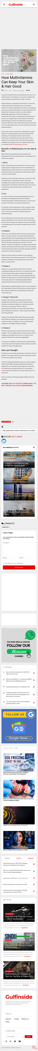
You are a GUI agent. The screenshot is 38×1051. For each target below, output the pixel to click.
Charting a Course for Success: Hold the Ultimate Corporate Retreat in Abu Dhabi (18, 496)
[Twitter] (15, 1041)
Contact (16, 1019)
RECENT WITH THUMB (10, 748)
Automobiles (10, 913)
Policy (8, 1021)
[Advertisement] (19, 27)
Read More (25, 927)
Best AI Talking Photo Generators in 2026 (15, 850)
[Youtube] (20, 1041)
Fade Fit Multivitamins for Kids (18, 144)
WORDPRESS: (5, 527)
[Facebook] (6, 1041)
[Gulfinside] (15, 6)
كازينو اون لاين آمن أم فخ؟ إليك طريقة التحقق (15, 825)
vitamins (3, 370)
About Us (8, 1019)
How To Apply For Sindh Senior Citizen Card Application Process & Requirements (18, 945)
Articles (8, 940)
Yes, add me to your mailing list (14, 563)
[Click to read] (19, 460)
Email (21, 558)
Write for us (25, 1019)
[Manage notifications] (33, 1047)
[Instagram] (10, 1041)
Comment (6, 543)
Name (5, 558)
